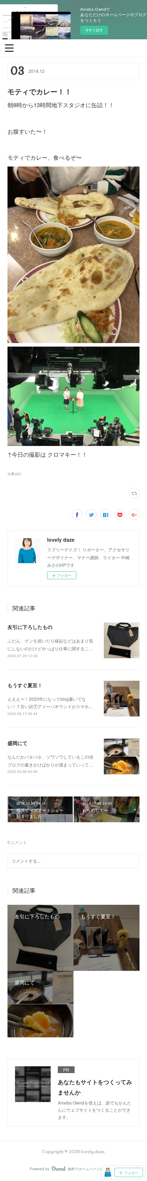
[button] (9, 47)
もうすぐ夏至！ (24, 685)
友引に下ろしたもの (29, 626)
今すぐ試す (94, 30)
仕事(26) (14, 473)
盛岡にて (17, 742)
